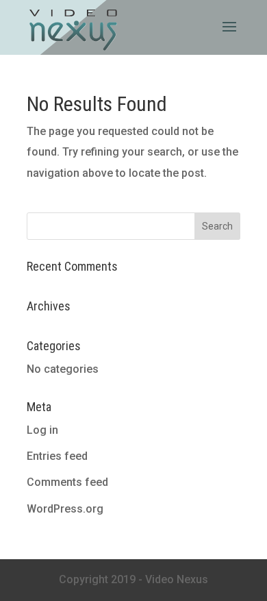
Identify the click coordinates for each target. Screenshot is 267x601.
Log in (42, 430)
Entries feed (57, 456)
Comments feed (67, 482)
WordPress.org (65, 508)
